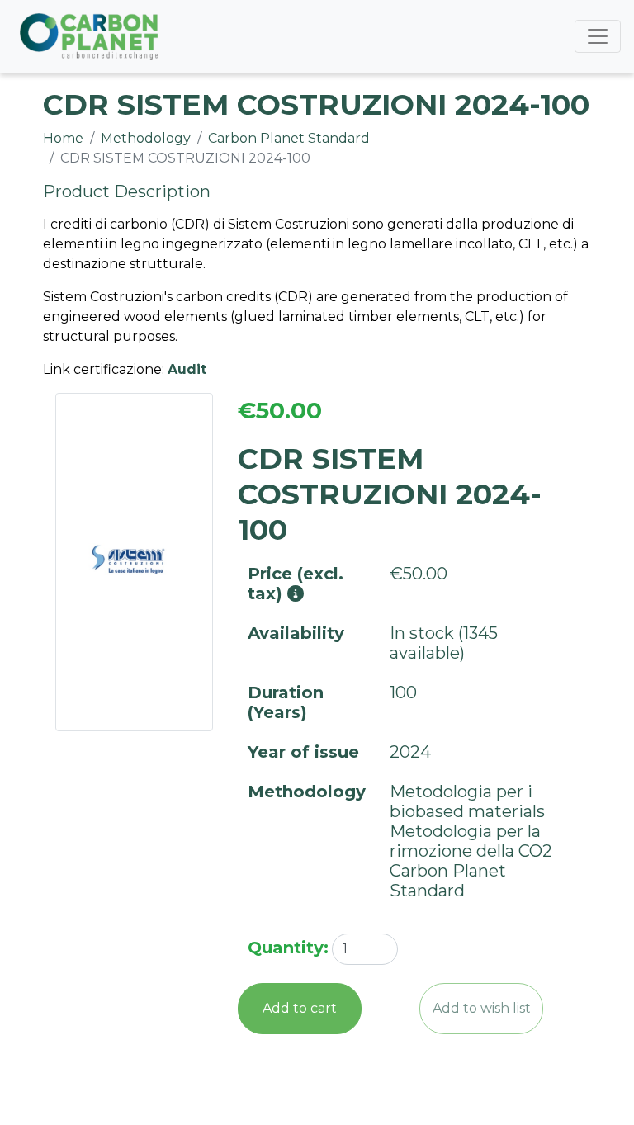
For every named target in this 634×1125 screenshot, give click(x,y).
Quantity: (288, 947)
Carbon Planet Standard (289, 138)
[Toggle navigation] (598, 36)
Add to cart (300, 1008)
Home (63, 138)
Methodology (146, 138)
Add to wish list (482, 1008)
